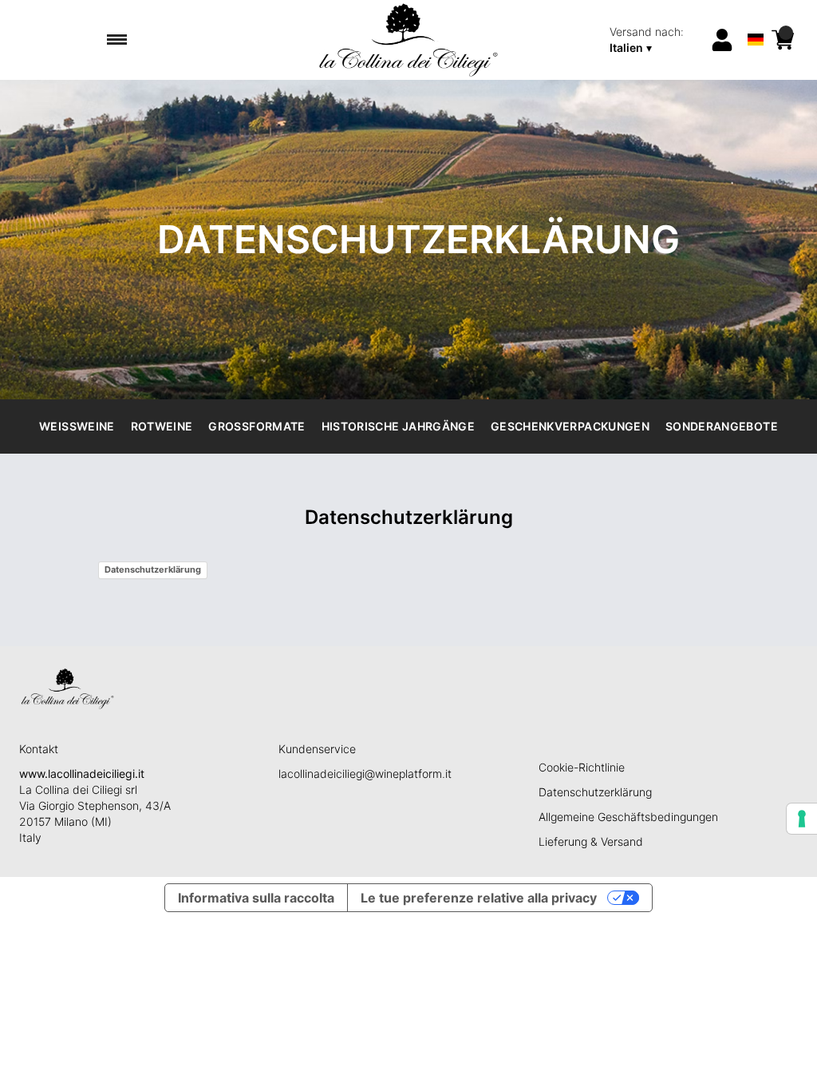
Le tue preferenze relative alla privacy (479, 898)
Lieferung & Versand (591, 841)
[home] (408, 40)
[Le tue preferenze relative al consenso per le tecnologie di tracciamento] (802, 818)
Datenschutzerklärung (153, 569)
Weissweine (77, 426)
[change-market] (654, 40)
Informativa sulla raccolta (256, 898)
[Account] (722, 40)
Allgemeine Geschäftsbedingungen (628, 816)
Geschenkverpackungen (570, 426)
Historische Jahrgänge (398, 426)
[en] (756, 18)
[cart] (783, 40)
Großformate (256, 426)
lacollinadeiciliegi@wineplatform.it (365, 773)
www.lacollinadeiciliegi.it (81, 773)
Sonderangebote (721, 426)
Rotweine (162, 426)
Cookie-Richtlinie (582, 767)
